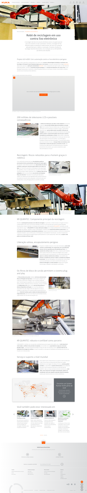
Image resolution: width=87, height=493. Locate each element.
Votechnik (66, 64)
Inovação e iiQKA (45, 2)
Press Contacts (14, 474)
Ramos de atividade (24, 2)
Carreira (61, 471)
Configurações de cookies (51, 490)
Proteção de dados (42, 490)
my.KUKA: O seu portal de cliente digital (49, 471)
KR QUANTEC (57, 226)
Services (38, 2)
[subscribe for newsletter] (62, 464)
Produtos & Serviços (15, 2)
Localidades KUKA (63, 474)
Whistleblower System (63, 478)
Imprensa (61, 475)
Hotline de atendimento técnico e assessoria (18, 471)
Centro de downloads (47, 474)
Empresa (51, 2)
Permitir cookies (43, 94)
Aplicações (32, 2)
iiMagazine (61, 477)
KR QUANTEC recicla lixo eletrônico (31, 31)
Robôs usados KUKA (30, 474)
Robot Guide (29, 471)
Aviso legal (36, 490)
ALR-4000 (41, 65)
